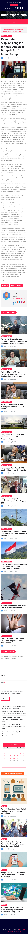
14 (17, 755)
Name (3, 675)
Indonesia (5, 285)
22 (20, 758)
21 (17, 758)
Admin (5, 58)
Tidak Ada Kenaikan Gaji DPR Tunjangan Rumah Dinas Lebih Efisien (12, 406)
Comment (4, 662)
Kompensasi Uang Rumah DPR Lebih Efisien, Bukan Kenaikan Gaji (14, 469)
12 (10, 755)
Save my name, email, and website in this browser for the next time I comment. (12, 692)
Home (3, 28)
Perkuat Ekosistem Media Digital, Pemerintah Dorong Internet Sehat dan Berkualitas (12, 734)
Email (3, 682)
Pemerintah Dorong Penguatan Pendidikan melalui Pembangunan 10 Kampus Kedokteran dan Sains (14, 341)
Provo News (10, 931)
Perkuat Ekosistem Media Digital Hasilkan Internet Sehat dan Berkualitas (13, 811)
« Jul (13, 766)
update (20, 285)
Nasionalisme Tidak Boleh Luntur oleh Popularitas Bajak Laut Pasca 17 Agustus (14, 533)
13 (14, 755)
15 (20, 755)
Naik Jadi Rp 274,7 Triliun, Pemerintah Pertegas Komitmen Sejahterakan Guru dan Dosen (13, 374)
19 (10, 758)
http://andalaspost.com (19, 298)
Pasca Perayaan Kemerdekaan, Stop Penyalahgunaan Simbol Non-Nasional (12, 640)
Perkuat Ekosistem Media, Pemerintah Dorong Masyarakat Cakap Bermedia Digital (13, 843)
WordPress (22, 929)
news (13, 285)
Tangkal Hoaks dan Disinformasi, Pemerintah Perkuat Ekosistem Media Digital (12, 719)
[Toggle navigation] (14, 21)
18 (7, 758)
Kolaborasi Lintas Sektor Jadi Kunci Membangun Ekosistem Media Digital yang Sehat (13, 726)
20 (14, 758)
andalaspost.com (14, 15)
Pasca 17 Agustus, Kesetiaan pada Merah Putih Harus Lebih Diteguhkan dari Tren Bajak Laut (14, 566)
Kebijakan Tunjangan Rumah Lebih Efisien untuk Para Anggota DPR (13, 500)
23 (23, 758)
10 (4, 755)
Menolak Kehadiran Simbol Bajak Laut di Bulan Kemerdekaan (13, 606)
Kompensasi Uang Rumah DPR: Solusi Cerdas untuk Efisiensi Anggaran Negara (12, 436)
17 (4, 758)
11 (7, 755)
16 (23, 755)
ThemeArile (18, 931)
